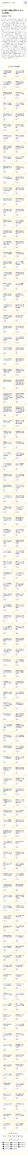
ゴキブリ (5, 1136)
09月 (14, 1148)
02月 (7, 1146)
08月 (7, 1142)
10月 (6, 1148)
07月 (14, 1142)
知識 (18, 1136)
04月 (14, 1144)
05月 (7, 1144)
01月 (14, 1146)
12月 (22, 1146)
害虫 (10, 1136)
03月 (22, 1144)
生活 (10, 16)
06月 (22, 1142)
